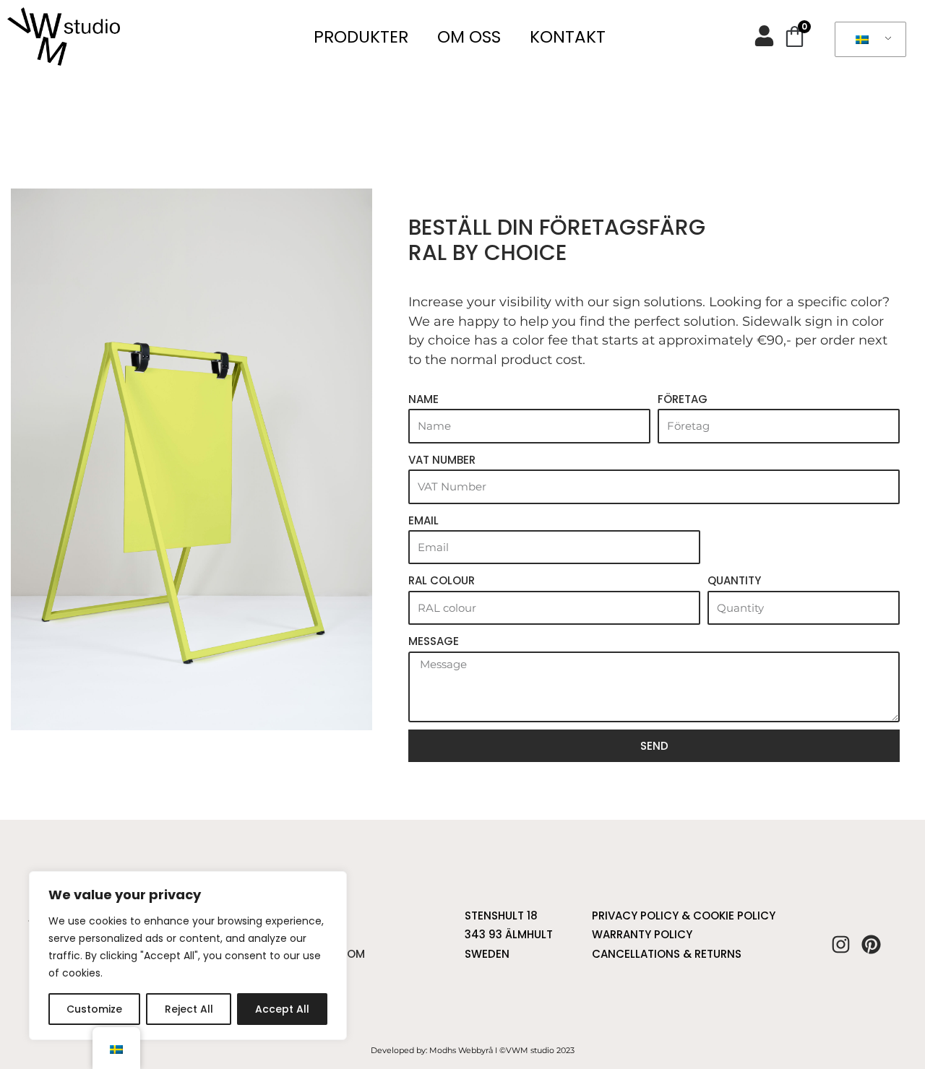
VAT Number (442, 459)
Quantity (734, 580)
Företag (682, 399)
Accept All (282, 1009)
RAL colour (441, 580)
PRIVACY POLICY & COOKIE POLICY (683, 915)
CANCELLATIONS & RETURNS (666, 953)
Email (423, 520)
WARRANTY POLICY (642, 934)
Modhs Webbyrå (461, 1050)
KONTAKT (568, 36)
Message (433, 641)
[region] (188, 955)
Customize (94, 1009)
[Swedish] (868, 39)
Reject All (189, 1009)
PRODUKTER (361, 36)
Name (423, 399)
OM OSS (469, 36)
